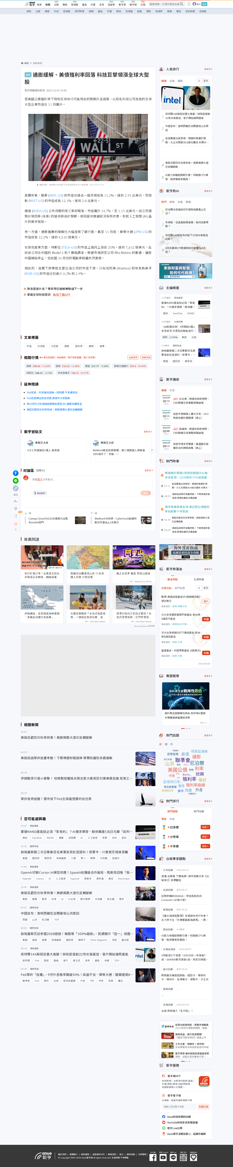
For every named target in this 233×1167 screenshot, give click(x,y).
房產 (139, 11)
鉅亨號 (133, 4)
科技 (56, 11)
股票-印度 (177, 655)
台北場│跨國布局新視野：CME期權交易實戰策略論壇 (191, 401)
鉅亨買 (122, 4)
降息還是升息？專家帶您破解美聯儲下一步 (55, 289)
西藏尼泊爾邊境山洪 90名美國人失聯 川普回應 (87, 575)
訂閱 (143, 4)
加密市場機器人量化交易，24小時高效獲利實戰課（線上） (191, 416)
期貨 (118, 11)
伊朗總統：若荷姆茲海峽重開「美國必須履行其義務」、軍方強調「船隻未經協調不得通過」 (42, 615)
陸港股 (74, 4)
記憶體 (174, 827)
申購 (206, 619)
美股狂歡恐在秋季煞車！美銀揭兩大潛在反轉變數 (55, 409)
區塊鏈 (129, 11)
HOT (176, 399)
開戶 (206, 601)
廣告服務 (85, 1154)
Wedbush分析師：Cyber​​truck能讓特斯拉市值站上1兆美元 (115, 520)
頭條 (28, 11)
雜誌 (178, 11)
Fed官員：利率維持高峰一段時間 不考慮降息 (52, 392)
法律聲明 (142, 1154)
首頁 (39, 4)
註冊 (204, 4)
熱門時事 (79, 11)
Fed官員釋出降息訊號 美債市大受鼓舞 (48, 398)
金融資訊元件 (98, 1154)
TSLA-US (69, 247)
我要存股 (146, 357)
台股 (56, 4)
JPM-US (140, 231)
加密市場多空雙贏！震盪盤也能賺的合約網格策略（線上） (191, 446)
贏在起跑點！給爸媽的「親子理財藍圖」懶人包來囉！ (70, 357)
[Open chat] (16, 524)
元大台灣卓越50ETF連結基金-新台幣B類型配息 (180, 634)
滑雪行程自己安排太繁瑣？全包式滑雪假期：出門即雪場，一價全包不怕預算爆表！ (134, 615)
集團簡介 (74, 1154)
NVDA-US (40, 210)
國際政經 (177, 345)
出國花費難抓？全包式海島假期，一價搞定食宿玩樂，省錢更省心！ (88, 615)
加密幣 (111, 4)
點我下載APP (62, 294)
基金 (84, 4)
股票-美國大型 (179, 606)
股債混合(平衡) (179, 624)
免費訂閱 (203, 1106)
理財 (148, 11)
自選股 (203, 11)
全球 (101, 4)
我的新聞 (190, 11)
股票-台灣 (177, 642)
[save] (16, 516)
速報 (91, 11)
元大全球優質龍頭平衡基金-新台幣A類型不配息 (180, 617)
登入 (199, 4)
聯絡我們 (112, 1154)
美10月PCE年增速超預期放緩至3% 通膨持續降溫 (54, 404)
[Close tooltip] (42, 523)
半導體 (174, 846)
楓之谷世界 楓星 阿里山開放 (133, 573)
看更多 (147, 431)
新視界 (159, 11)
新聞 (47, 4)
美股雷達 (37, 63)
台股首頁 (133, 357)
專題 (169, 11)
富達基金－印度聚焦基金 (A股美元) (181, 650)
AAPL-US (55, 195)
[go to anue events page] (189, 4)
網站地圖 (131, 1154)
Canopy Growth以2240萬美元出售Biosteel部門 (48, 520)
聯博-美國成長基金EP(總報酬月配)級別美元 (180, 599)
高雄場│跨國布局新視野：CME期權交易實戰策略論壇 (191, 431)
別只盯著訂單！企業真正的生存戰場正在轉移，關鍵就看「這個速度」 (42, 575)
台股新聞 (178, 322)
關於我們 (62, 1154)
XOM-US (32, 273)
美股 (65, 4)
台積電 (174, 837)
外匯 (93, 4)
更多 (206, 81)
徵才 (121, 1154)
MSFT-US (36, 200)
